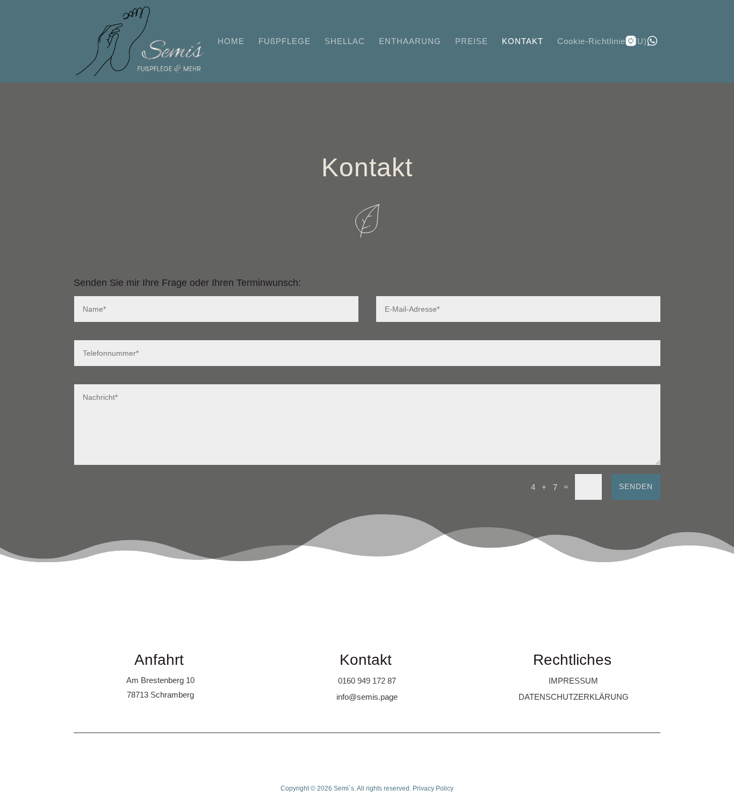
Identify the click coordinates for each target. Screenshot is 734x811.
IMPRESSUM (573, 680)
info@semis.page (367, 696)
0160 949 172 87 (367, 680)
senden (636, 486)
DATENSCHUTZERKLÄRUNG (574, 696)
